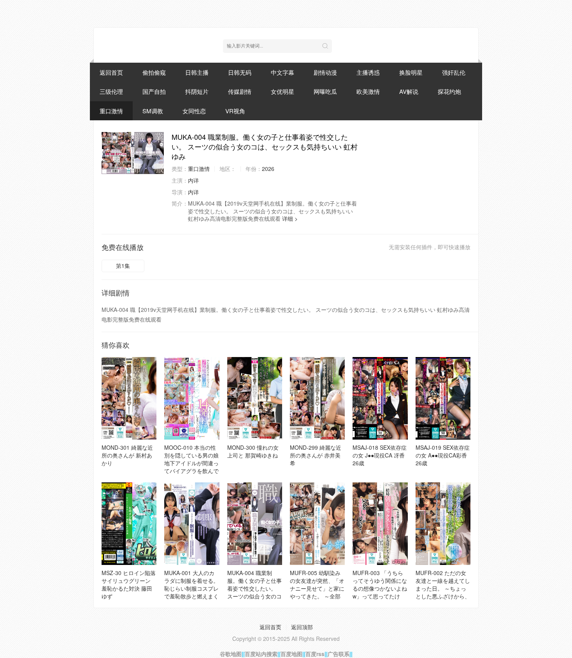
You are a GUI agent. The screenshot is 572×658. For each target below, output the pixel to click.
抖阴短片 (197, 91)
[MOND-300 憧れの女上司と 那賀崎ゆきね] (254, 398)
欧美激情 (368, 91)
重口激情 (111, 111)
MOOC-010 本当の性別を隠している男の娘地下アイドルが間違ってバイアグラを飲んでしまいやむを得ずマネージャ (191, 466)
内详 (193, 180)
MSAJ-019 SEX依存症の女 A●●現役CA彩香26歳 (443, 455)
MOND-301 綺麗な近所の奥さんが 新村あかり (127, 455)
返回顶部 (302, 627)
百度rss (315, 654)
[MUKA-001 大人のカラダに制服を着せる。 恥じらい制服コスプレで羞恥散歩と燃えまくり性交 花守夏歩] (191, 523)
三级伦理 (111, 91)
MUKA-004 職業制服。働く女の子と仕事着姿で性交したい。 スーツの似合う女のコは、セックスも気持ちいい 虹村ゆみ (254, 592)
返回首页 (111, 72)
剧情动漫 (325, 72)
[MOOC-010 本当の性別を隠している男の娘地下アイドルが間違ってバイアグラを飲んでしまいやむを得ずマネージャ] (191, 398)
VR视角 (235, 111)
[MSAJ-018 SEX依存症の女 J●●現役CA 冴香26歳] (380, 398)
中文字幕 (282, 72)
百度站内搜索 (261, 654)
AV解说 (408, 91)
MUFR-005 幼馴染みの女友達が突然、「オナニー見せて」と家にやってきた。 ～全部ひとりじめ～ (317, 588)
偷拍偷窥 (154, 72)
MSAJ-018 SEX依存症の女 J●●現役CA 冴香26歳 (380, 455)
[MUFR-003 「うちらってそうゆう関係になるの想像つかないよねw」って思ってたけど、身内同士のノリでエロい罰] (380, 523)
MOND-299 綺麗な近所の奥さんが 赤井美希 (315, 455)
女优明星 (282, 91)
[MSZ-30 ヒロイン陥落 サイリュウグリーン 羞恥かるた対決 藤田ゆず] (129, 523)
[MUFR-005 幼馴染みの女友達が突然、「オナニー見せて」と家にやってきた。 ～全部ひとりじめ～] (317, 523)
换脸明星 (411, 72)
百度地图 (291, 654)
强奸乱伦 (453, 72)
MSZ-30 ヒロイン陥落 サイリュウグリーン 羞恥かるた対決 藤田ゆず (129, 584)
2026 (268, 168)
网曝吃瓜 (325, 91)
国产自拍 (154, 91)
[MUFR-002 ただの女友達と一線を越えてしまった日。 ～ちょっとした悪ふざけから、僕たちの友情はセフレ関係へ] (443, 523)
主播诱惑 (368, 72)
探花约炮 (449, 91)
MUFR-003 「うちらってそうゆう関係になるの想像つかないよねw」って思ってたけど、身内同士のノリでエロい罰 (380, 592)
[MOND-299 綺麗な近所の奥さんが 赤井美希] (317, 398)
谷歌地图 (231, 654)
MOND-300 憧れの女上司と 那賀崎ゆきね (253, 451)
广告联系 (338, 654)
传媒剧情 (239, 91)
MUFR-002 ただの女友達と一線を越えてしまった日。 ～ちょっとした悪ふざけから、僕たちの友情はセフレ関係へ (443, 592)
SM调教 (152, 111)
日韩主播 (197, 72)
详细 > (290, 218)
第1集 (123, 265)
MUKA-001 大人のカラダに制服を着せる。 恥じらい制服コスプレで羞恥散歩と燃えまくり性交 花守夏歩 (191, 588)
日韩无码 (239, 72)
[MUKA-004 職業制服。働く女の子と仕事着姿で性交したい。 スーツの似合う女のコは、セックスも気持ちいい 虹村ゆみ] (133, 153)
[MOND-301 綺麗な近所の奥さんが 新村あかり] (129, 398)
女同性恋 (194, 111)
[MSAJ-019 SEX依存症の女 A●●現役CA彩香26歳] (443, 398)
